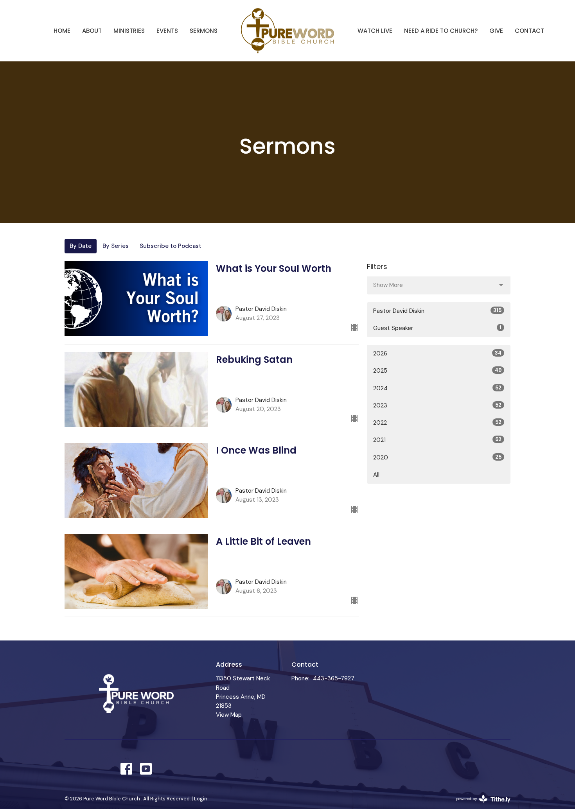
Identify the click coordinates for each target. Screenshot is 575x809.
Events (167, 31)
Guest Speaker (437, 328)
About (92, 31)
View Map (229, 715)
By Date (81, 246)
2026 (437, 353)
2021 (437, 440)
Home (62, 31)
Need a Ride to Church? (441, 31)
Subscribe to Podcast (170, 246)
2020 (437, 457)
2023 (437, 405)
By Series (115, 246)
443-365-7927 (333, 678)
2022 (437, 423)
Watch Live (375, 31)
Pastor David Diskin (437, 311)
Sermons (203, 31)
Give (496, 31)
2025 (437, 371)
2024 (437, 388)
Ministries (129, 31)
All (376, 475)
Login (200, 798)
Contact (529, 31)
